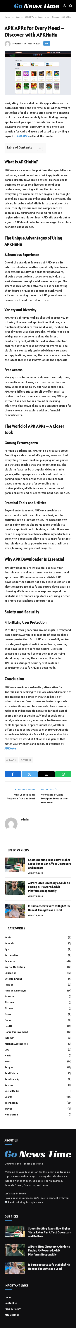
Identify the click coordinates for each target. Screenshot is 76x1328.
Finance (9, 1002)
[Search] (70, 6)
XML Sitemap (12, 1314)
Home (8, 1297)
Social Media (12, 1091)
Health (9, 1026)
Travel (8, 1108)
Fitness (9, 1008)
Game (8, 1020)
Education (10, 973)
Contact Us (11, 1303)
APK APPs (11, 759)
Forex (8, 1014)
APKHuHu (26, 759)
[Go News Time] (36, 6)
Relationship (12, 1079)
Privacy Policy (13, 1308)
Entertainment (13, 978)
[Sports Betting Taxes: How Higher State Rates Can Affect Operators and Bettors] (15, 865)
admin (18, 43)
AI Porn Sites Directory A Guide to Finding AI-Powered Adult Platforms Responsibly (49, 887)
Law (7, 1049)
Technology (11, 1102)
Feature (9, 996)
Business (10, 961)
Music (8, 1055)
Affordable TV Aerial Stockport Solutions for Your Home (54, 798)
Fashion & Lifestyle (15, 990)
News (8, 1061)
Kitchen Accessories (16, 1043)
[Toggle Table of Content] (38, 148)
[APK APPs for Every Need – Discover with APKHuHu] (38, 73)
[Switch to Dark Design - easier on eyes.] (64, 6)
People (9, 1067)
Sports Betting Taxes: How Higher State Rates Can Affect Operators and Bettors (49, 864)
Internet (9, 1037)
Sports (8, 1096)
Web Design (11, 1114)
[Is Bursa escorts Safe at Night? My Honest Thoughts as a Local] (15, 911)
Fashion (9, 984)
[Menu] (6, 6)
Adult (8, 937)
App (47, 43)
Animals (9, 943)
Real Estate (11, 1073)
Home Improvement (16, 1032)
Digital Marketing (15, 967)
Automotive (11, 955)
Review (9, 1085)
